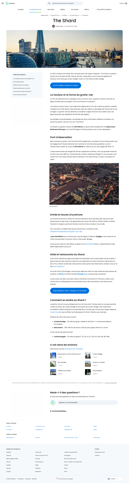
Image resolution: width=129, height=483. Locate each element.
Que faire (50, 9)
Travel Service (39, 462)
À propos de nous (100, 452)
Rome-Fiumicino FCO (41, 455)
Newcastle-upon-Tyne (71, 437)
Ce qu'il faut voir (35, 9)
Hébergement (68, 429)
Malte (36, 465)
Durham (37, 437)
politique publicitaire (111, 383)
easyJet (37, 458)
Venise (66, 465)
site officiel (89, 244)
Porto (65, 471)
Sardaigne (67, 455)
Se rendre (74, 9)
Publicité (34, 479)
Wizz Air (8, 462)
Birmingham (10, 437)
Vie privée (28, 479)
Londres (21, 9)
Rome (66, 468)
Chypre (8, 471)
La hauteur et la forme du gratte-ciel (23, 78)
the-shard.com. (59, 266)
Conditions (20, 479)
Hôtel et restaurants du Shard (21, 88)
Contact (97, 455)
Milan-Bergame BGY (12, 458)
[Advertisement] (27, 113)
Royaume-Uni (55, 15)
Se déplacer (38, 429)
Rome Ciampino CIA (70, 458)
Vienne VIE (38, 452)
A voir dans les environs (20, 94)
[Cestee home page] (10, 3)
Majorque (38, 471)
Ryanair (8, 455)
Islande (8, 468)
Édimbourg (97, 437)
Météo (62, 9)
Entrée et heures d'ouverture (21, 85)
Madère (8, 465)
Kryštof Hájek (59, 26)
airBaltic (8, 452)
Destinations (44, 15)
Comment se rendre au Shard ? (22, 91)
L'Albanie (37, 468)
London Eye (54, 312)
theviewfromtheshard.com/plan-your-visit (66, 231)
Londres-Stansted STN (70, 452)
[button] (2, 3)
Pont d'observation (18, 82)
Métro (86, 9)
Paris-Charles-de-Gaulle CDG (73, 462)
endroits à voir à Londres (74, 349)
